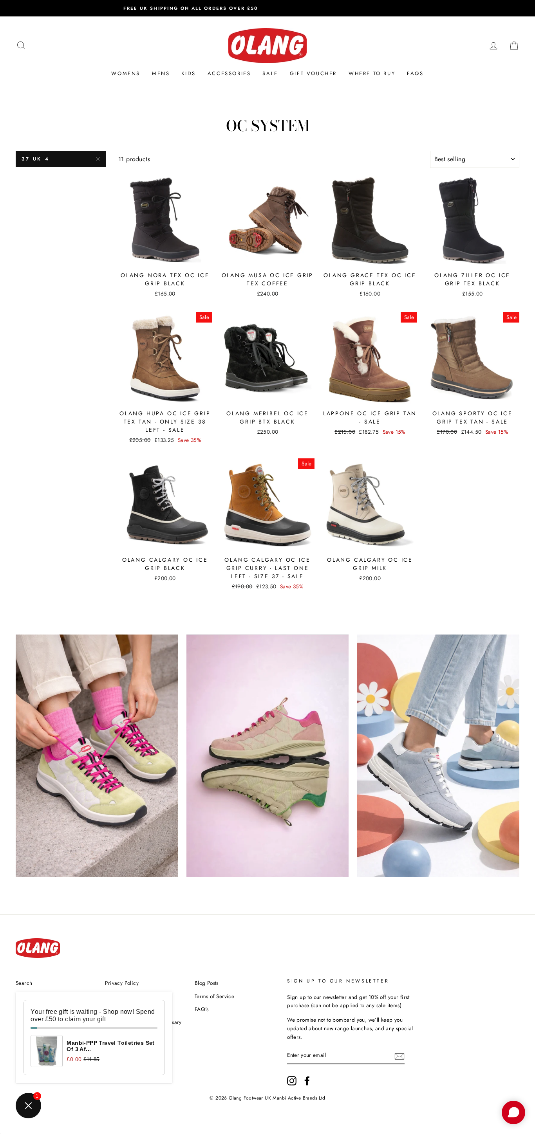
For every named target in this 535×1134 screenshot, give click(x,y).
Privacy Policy (122, 983)
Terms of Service (214, 996)
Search (24, 983)
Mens (161, 73)
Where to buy (372, 73)
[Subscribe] (399, 1056)
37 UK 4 (35, 158)
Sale (270, 73)
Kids (188, 73)
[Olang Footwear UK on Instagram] (291, 1080)
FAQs (415, 73)
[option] (267, 8)
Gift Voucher (313, 73)
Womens (125, 73)
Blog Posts (207, 983)
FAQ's (202, 1009)
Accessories (229, 73)
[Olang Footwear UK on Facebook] (307, 1080)
